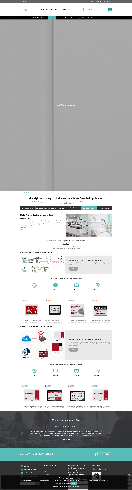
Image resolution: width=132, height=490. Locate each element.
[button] (110, 434)
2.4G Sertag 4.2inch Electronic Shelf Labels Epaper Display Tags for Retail (32, 321)
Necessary (56, 486)
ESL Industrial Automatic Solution (74, 208)
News (66, 18)
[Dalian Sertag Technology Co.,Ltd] (29, 9)
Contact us (90, 18)
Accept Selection (66, 483)
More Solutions (104, 454)
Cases (72, 18)
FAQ (83, 18)
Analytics (63, 486)
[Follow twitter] (28, 1)
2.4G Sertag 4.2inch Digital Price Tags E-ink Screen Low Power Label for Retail (54, 321)
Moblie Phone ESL (104, 208)
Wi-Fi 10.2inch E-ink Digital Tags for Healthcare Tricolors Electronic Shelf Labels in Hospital (32, 407)
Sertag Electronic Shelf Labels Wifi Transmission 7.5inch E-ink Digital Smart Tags (77, 407)
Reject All (57, 483)
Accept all (74, 483)
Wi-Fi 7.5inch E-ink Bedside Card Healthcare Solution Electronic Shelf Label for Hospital (54, 407)
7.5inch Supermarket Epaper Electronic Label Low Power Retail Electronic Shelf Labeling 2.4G (100, 321)
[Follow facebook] (23, 1)
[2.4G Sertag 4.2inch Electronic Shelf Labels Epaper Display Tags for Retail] (32, 309)
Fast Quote (108, 17)
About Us (28, 18)
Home (22, 18)
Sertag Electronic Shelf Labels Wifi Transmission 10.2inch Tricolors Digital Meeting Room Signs (100, 407)
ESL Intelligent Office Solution (58, 208)
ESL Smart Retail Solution (28, 208)
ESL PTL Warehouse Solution (43, 208)
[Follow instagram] (30, 1)
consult (73, 269)
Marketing (77, 486)
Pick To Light (36, 18)
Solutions (51, 18)
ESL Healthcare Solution (89, 208)
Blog (79, 18)
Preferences (70, 486)
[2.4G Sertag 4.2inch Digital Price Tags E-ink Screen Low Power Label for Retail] (54, 309)
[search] (110, 9)
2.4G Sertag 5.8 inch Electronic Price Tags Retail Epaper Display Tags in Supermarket (77, 321)
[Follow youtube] (21, 1)
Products (43, 18)
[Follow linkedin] (26, 1)
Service (59, 18)
